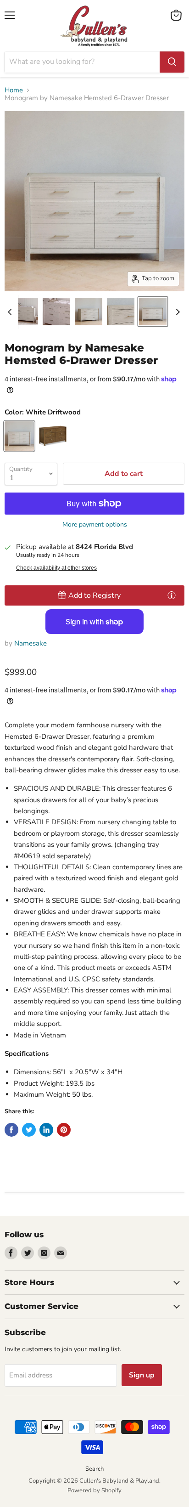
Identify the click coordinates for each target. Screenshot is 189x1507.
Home (14, 90)
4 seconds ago (94, 595)
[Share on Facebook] (11, 1130)
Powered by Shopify (94, 1490)
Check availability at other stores (56, 568)
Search (94, 1469)
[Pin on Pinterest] (64, 1130)
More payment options (94, 524)
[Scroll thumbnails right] (176, 312)
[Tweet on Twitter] (29, 1130)
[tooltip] (172, 595)
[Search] (172, 62)
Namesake (30, 643)
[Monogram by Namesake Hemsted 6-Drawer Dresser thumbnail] (24, 311)
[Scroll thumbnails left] (11, 312)
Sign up (142, 1375)
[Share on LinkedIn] (46, 1130)
